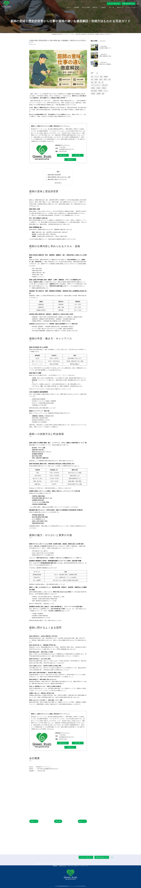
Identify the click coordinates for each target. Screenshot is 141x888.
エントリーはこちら (113, 3)
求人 (99, 82)
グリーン (96, 76)
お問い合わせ (62, 155)
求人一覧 (77, 155)
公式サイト (70, 159)
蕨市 (96, 82)
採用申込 (93, 88)
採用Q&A (104, 88)
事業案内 (100, 90)
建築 (103, 93)
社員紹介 (98, 88)
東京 (109, 79)
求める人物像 (94, 90)
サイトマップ (84, 866)
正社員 (100, 79)
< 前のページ (33, 821)
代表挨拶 (93, 93)
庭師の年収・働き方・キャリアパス (57, 179)
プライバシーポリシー (95, 85)
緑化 (92, 82)
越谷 (101, 76)
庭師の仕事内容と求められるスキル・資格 (59, 177)
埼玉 (92, 79)
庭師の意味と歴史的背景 (54, 174)
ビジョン (106, 90)
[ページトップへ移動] (112, 857)
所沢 (92, 76)
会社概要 (98, 93)
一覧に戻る (58, 821)
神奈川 (105, 79)
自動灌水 (106, 76)
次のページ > (82, 821)
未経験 (96, 79)
